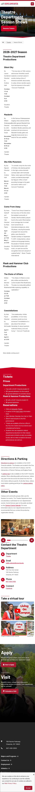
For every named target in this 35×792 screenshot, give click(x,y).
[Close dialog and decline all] (33, 773)
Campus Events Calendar (13, 505)
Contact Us (5, 760)
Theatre (8, 42)
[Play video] (17, 611)
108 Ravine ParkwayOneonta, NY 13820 (13, 743)
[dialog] (17, 782)
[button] (3, 540)
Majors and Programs (9, 756)
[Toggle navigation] (32, 3)
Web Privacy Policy (10, 783)
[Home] (3, 42)
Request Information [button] (12, 718)
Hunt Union (19, 411)
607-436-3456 (11, 581)
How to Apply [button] (9, 665)
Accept (28, 788)
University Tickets (16, 409)
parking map (6, 474)
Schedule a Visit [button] (10, 691)
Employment (5, 764)
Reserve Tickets (8, 28)
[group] (17, 629)
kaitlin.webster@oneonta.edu (15, 563)
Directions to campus (7, 463)
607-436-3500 (11, 748)
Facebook (9, 588)
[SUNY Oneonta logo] (9, 3)
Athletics (4, 768)
